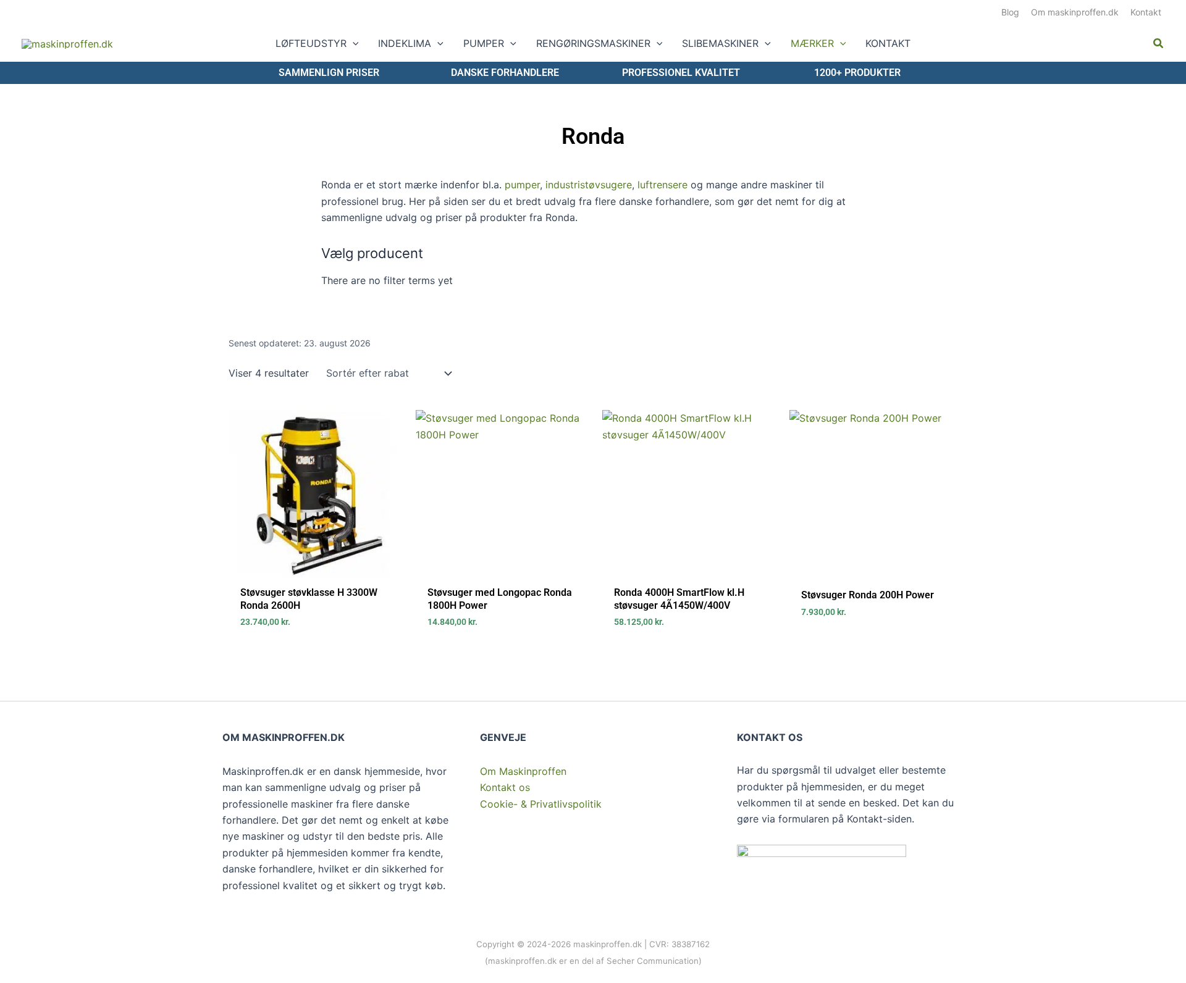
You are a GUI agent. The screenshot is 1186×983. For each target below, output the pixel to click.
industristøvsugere (588, 184)
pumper (522, 184)
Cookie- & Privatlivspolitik (541, 804)
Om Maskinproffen (523, 771)
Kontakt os (505, 787)
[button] (353, 43)
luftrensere (662, 184)
